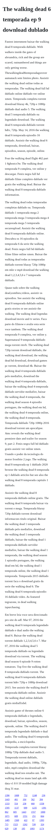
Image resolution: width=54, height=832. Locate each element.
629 (6, 828)
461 (16, 799)
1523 (15, 824)
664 (42, 816)
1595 (7, 808)
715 (6, 824)
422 (25, 820)
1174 (41, 828)
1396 (7, 795)
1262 (25, 824)
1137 (16, 808)
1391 (44, 808)
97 (33, 820)
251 (34, 816)
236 (43, 795)
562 (33, 799)
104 (24, 799)
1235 (34, 808)
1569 (16, 820)
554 (16, 803)
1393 (41, 820)
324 (42, 824)
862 (6, 812)
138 (15, 828)
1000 (43, 812)
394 (41, 799)
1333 (7, 803)
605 (15, 812)
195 (23, 828)
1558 (41, 803)
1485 (7, 820)
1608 (16, 795)
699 (25, 808)
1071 (7, 816)
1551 (25, 816)
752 (25, 795)
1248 (34, 795)
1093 (32, 828)
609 (16, 816)
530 (34, 824)
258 (24, 803)
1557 (33, 812)
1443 (7, 799)
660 (33, 803)
